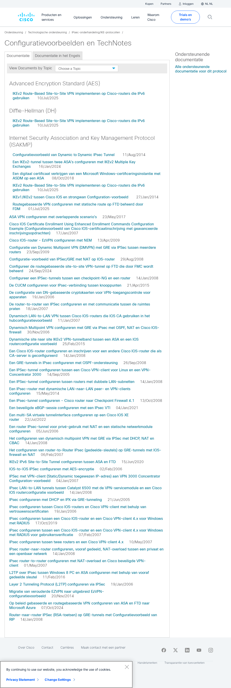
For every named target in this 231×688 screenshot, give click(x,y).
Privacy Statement (20, 679)
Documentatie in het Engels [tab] (57, 56)
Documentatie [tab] (18, 56)
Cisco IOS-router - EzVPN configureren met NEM (50, 240)
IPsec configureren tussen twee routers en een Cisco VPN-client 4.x (66, 542)
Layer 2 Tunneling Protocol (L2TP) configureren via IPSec (57, 584)
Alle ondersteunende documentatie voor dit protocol (200, 69)
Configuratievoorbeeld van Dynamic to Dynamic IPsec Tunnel (64, 155)
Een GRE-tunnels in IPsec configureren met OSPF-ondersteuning (63, 363)
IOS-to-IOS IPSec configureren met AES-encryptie (51, 469)
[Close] (127, 667)
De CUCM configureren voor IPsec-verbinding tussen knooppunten (65, 285)
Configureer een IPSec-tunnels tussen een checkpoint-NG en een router (69, 278)
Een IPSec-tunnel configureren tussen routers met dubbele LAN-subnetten (71, 382)
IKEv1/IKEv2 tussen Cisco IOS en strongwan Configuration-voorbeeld (70, 197)
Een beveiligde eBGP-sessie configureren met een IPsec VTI (59, 408)
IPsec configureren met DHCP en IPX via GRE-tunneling (55, 500)
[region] (66, 674)
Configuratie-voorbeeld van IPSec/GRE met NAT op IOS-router (62, 259)
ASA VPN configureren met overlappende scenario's (53, 217)
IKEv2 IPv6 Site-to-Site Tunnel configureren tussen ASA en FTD (62, 462)
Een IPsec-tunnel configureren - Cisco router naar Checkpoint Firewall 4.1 (71, 401)
